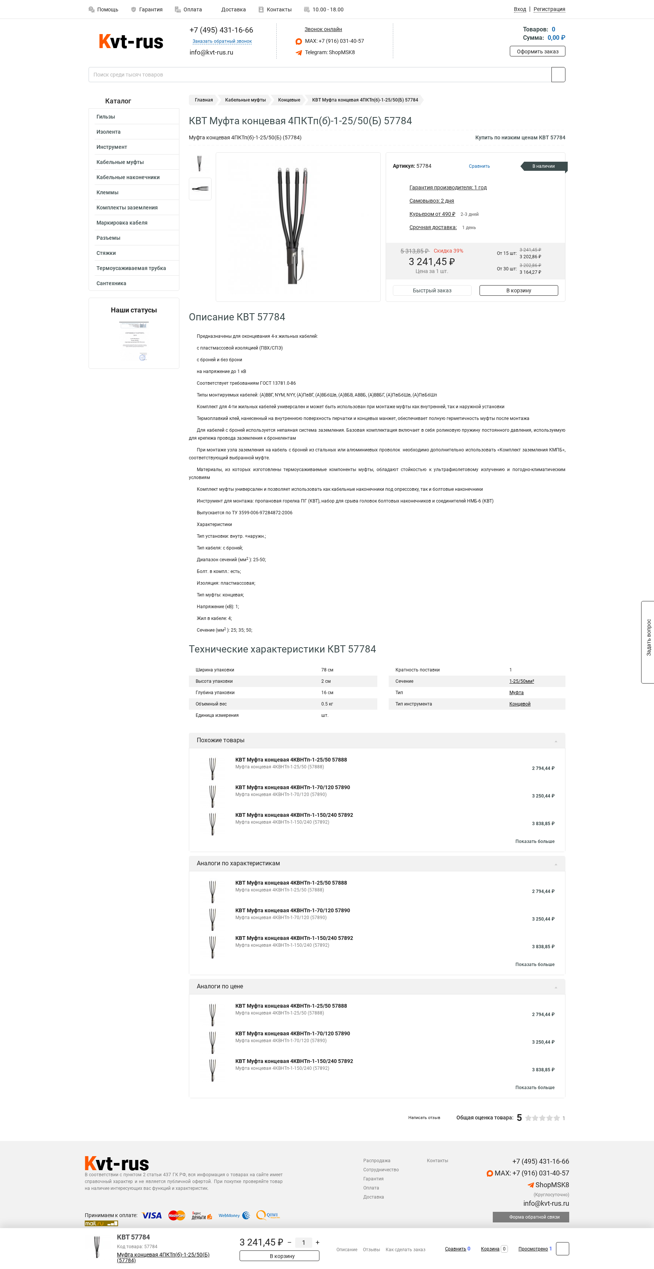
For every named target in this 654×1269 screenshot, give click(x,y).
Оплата (193, 9)
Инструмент (112, 147)
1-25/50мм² (521, 681)
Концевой (520, 704)
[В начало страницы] (562, 1248)
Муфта (516, 692)
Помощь (107, 9)
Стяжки (106, 253)
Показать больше (534, 841)
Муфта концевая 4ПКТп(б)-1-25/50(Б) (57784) (163, 1257)
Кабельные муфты (120, 162)
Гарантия (151, 9)
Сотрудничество (381, 1169)
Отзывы (371, 1249)
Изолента (109, 132)
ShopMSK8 (551, 1185)
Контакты (279, 9)
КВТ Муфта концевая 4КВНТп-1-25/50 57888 (291, 760)
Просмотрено (533, 1249)
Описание (346, 1249)
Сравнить (455, 1249)
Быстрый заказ (432, 290)
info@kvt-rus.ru (545, 1203)
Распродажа (377, 1160)
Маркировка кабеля (122, 223)
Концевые (289, 100)
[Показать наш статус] (134, 341)
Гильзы (106, 117)
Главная (204, 100)
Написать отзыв (424, 1117)
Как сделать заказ (405, 1249)
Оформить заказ (538, 51)
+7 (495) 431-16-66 (220, 29)
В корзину (518, 290)
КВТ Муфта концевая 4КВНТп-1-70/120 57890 (292, 787)
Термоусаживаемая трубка (131, 268)
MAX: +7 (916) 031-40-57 (334, 41)
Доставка (233, 9)
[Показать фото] (200, 163)
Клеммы (107, 192)
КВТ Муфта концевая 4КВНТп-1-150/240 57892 (294, 815)
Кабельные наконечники (128, 177)
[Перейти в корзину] (515, 34)
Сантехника (111, 283)
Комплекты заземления (127, 207)
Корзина (490, 1249)
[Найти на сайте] (558, 74)
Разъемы (108, 238)
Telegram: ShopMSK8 (329, 52)
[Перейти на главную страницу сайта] (131, 41)
